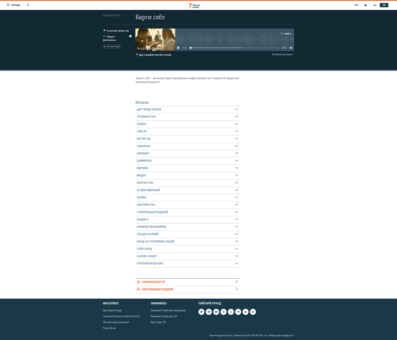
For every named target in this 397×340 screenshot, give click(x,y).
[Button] (116, 31)
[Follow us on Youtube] (216, 312)
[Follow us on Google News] (201, 312)
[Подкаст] (253, 312)
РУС (357, 5)
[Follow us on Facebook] (209, 312)
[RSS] (245, 312)
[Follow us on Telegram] (238, 312)
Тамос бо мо (109, 328)
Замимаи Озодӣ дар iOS (164, 316)
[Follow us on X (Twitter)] (231, 312)
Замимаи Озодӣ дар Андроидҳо (168, 310)
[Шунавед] (375, 5)
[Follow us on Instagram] (223, 312)
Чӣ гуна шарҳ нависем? (116, 322)
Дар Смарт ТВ (158, 322)
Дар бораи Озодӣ (112, 310)
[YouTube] (365, 5)
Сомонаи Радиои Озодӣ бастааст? (121, 316)
